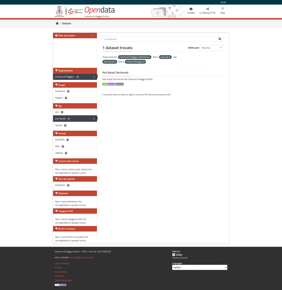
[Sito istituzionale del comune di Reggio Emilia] (69, 11)
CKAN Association (63, 280)
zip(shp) (120, 84)
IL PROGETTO (207, 13)
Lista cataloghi (62, 263)
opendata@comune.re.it (81, 257)
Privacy (58, 267)
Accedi (223, 2)
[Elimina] (149, 57)
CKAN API (59, 276)
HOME (191, 13)
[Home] (57, 23)
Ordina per (193, 47)
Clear (93, 35)
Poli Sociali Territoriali (115, 72)
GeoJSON (111, 84)
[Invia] (220, 39)
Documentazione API (161, 94)
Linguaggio (177, 263)
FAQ (222, 13)
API (145, 94)
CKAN (177, 254)
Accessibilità (61, 272)
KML (104, 84)
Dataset (66, 23)
